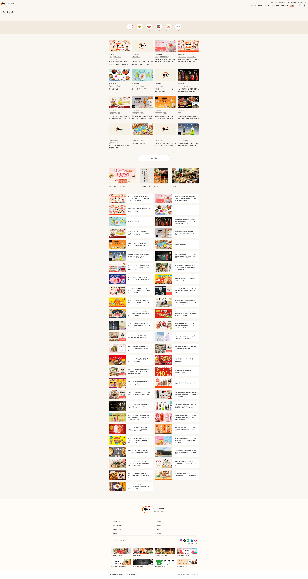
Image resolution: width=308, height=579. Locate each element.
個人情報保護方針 (114, 574)
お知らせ (292, 6)
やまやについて (252, 6)
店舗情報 (276, 6)
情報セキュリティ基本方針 (124, 574)
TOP (299, 18)
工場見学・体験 (284, 6)
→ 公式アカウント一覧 (192, 543)
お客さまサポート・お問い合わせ (278, 2)
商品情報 (260, 6)
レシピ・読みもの (268, 6)
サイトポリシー (134, 574)
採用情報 (304, 6)
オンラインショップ (292, 2)
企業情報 (299, 6)
